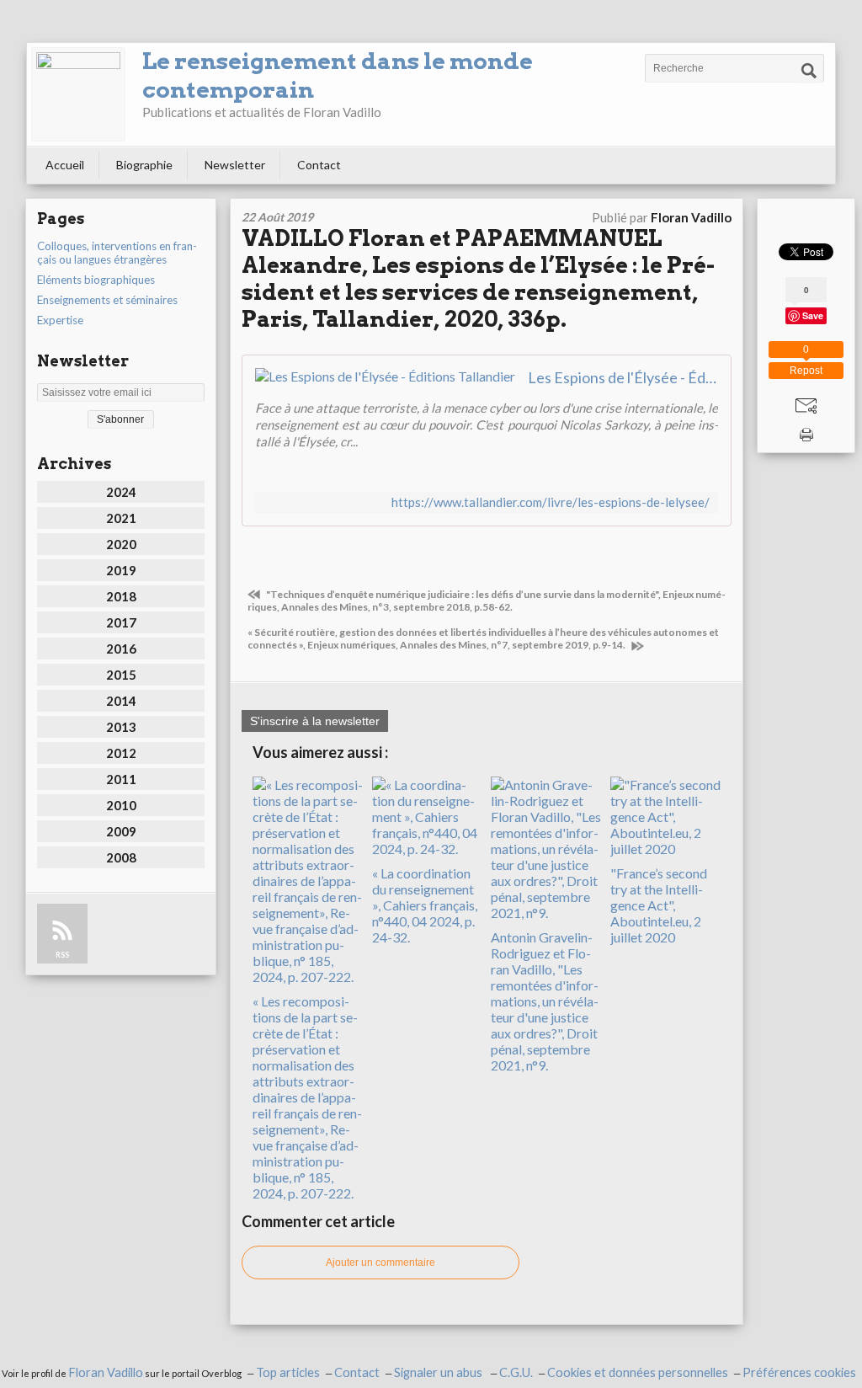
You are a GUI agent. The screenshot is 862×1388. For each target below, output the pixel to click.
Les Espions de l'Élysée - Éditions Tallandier (623, 377)
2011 (121, 779)
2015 (121, 674)
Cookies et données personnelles (637, 1372)
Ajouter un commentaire (380, 1262)
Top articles (288, 1372)
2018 (121, 596)
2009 (121, 831)
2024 (121, 491)
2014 (121, 700)
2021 (121, 518)
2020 (121, 544)
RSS (62, 954)
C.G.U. (516, 1372)
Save (812, 314)
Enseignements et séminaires (107, 300)
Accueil (64, 164)
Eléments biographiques (96, 279)
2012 (121, 753)
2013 (121, 726)
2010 (121, 805)
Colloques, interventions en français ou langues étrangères (117, 252)
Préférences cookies (799, 1372)
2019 (121, 570)
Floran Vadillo (105, 1372)
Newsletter (235, 164)
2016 (121, 648)
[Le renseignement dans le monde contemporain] (78, 94)
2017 (121, 622)
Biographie (144, 164)
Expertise (60, 320)
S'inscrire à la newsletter (315, 721)
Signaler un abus (439, 1372)
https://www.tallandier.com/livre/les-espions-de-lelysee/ (550, 502)
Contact (319, 164)
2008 (121, 857)
